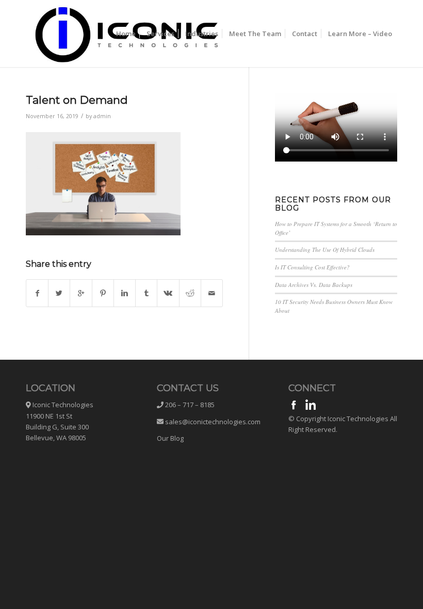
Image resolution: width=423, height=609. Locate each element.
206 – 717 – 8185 (189, 404)
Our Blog (170, 438)
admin (102, 116)
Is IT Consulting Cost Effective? (312, 267)
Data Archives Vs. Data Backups (313, 285)
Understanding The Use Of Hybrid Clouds (325, 249)
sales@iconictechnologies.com (213, 421)
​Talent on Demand (77, 99)
